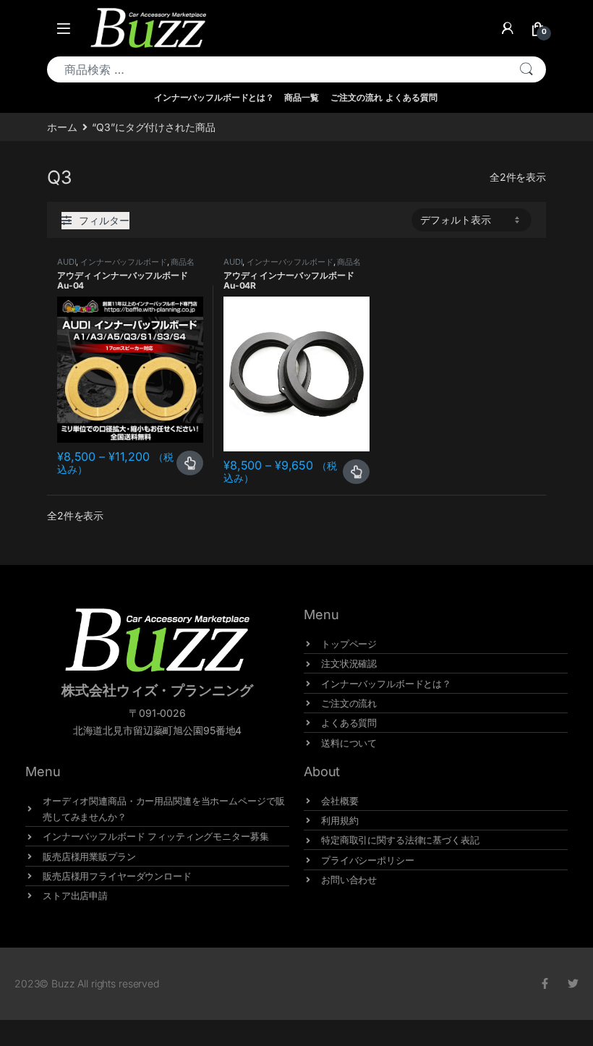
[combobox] (277, 69)
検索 (526, 69)
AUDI (66, 262)
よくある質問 (411, 97)
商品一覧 (301, 97)
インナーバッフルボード (123, 262)
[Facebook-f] (544, 983)
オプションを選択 (189, 463)
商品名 (183, 262)
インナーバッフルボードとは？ (214, 97)
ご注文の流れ (356, 97)
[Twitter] (573, 983)
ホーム (62, 127)
